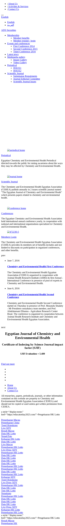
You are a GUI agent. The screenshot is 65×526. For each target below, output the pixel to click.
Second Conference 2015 (25, 49)
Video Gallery (20, 62)
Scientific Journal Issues (24, 81)
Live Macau (7, 444)
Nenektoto (6, 493)
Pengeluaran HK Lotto (12, 447)
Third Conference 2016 (24, 51)
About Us (13, 3)
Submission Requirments (25, 76)
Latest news (13, 54)
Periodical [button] (12, 65)
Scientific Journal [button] (15, 73)
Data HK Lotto (8, 433)
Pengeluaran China (10, 422)
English (11, 22)
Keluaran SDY (8, 477)
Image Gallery (20, 60)
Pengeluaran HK (9, 523)
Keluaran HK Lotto (10, 439)
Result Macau (7, 431)
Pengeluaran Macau (10, 420)
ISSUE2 (17, 70)
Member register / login (24, 40)
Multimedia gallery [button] (16, 57)
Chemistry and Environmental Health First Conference (35, 266)
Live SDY (6, 428)
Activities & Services (18, 6)
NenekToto (6, 436)
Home (10, 385)
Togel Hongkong (9, 425)
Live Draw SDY (9, 450)
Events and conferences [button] (18, 43)
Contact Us (13, 9)
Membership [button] (13, 35)
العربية (10, 25)
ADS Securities (8, 30)
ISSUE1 (17, 68)
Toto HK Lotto (8, 490)
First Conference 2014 (24, 46)
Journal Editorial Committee (26, 79)
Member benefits (21, 38)
